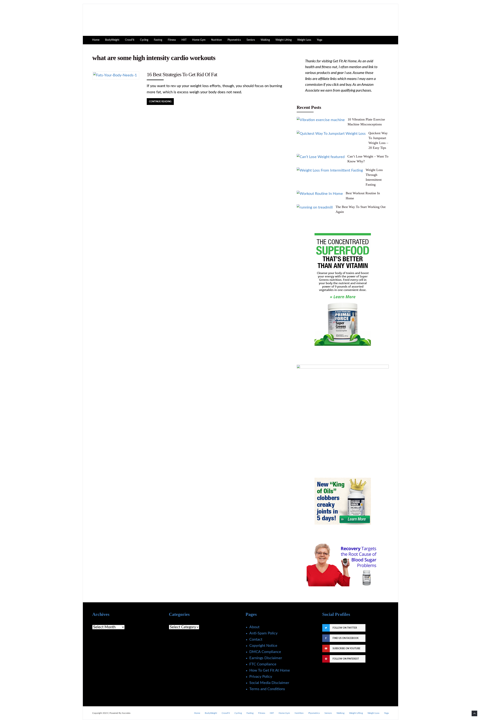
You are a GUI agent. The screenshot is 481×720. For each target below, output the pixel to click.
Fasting (158, 40)
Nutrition (216, 40)
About (254, 627)
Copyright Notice (263, 646)
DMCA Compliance (265, 652)
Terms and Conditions (267, 689)
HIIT (184, 40)
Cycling (144, 40)
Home (95, 40)
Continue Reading (160, 101)
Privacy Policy (260, 677)
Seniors (251, 40)
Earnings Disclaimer (265, 658)
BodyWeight (112, 40)
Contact (255, 639)
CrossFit (129, 40)
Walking (265, 40)
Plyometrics (234, 40)
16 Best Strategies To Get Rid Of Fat (182, 74)
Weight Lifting (283, 40)
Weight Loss (304, 40)
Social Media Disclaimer (269, 683)
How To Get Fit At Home (269, 670)
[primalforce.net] (343, 501)
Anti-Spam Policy (263, 633)
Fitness (172, 40)
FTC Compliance (262, 664)
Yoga (319, 40)
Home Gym (199, 40)
